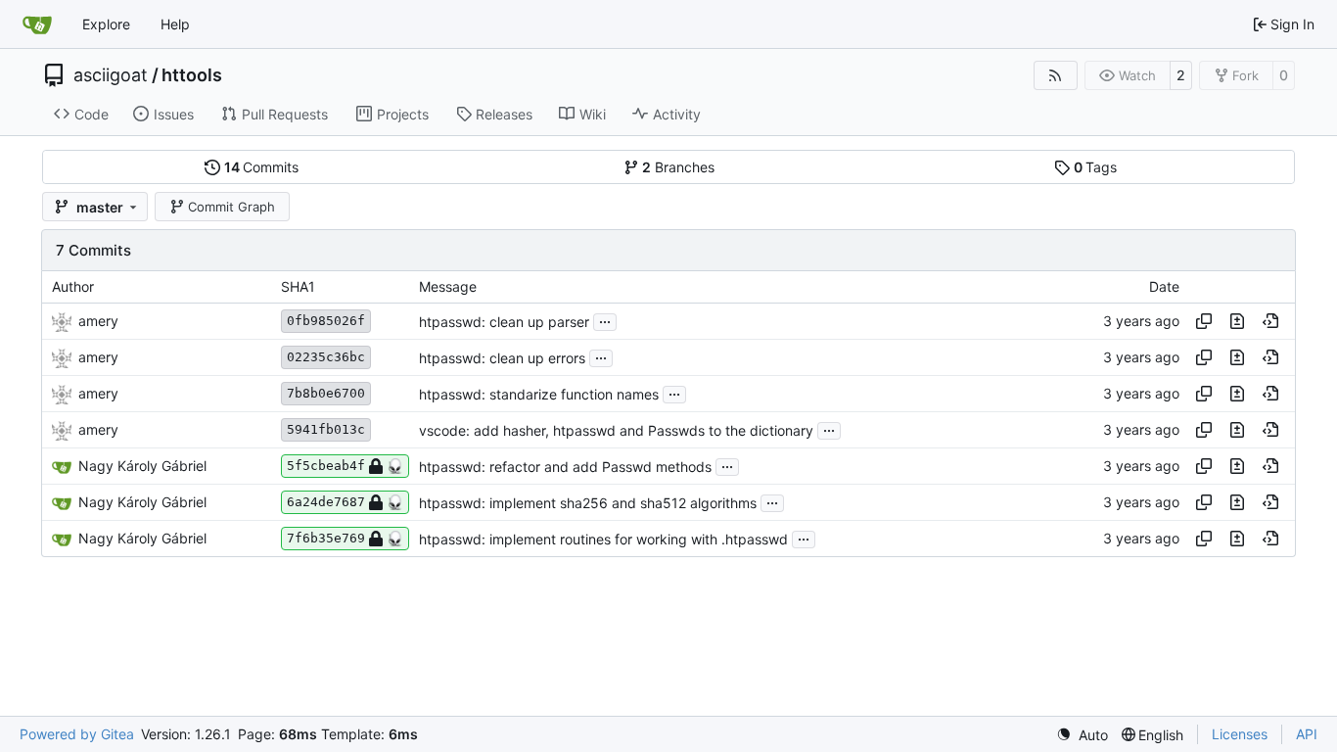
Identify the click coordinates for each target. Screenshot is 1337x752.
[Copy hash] (1204, 321)
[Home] (37, 24)
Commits (262, 167)
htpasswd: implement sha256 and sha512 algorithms (588, 502)
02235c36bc (326, 357)
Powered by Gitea (77, 734)
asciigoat (110, 75)
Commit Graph (231, 206)
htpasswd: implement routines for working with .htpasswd (603, 539)
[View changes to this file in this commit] (1237, 321)
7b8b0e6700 (326, 393)
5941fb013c (326, 429)
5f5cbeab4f (326, 465)
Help (175, 24)
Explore (106, 24)
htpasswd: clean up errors (502, 358)
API (1306, 734)
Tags (1096, 167)
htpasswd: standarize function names (539, 394)
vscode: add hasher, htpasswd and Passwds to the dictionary (616, 430)
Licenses (1240, 734)
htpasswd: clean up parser (504, 321)
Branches (678, 167)
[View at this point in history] (1270, 321)
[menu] (1082, 735)
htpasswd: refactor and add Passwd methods (565, 466)
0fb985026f (326, 320)
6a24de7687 (326, 501)
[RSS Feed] (1056, 75)
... (605, 319)
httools (191, 75)
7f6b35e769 (326, 538)
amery (98, 320)
